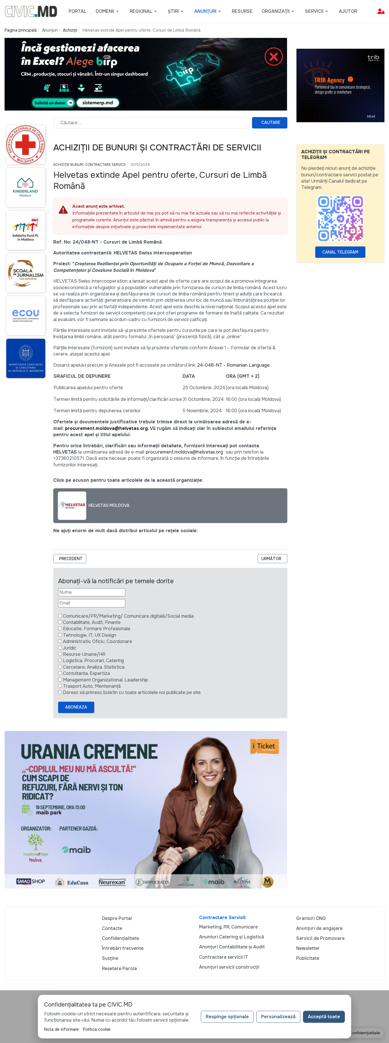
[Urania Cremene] (146, 810)
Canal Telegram (340, 252)
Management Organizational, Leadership (105, 680)
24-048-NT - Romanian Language (233, 365)
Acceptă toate (324, 1017)
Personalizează (278, 1017)
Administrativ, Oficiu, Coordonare (97, 641)
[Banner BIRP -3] (146, 74)
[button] (108, 11)
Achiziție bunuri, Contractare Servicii (89, 164)
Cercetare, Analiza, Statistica (93, 667)
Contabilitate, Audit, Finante (92, 622)
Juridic (69, 648)
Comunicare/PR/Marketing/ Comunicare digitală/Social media (128, 616)
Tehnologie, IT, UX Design (89, 635)
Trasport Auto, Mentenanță (92, 686)
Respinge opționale (227, 1017)
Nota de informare (61, 1029)
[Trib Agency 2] (340, 85)
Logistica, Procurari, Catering (93, 661)
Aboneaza (76, 707)
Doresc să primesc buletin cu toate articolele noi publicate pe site (132, 692)
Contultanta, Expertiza (86, 673)
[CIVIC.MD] (31, 11)
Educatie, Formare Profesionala (96, 629)
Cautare (270, 122)
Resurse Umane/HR (84, 654)
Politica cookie (96, 1029)
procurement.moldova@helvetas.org (106, 428)
